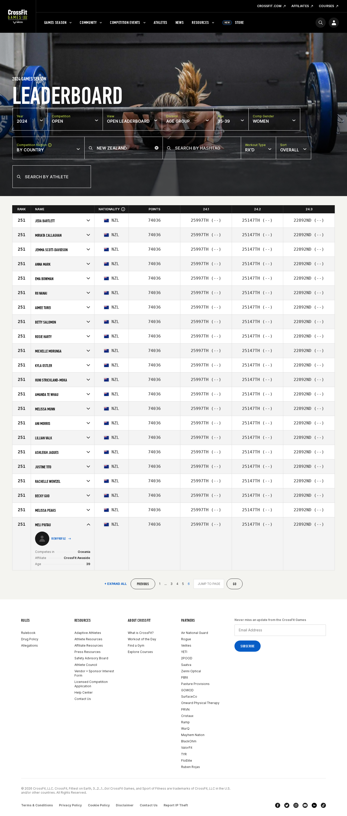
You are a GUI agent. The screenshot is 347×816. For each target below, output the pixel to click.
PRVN (185, 709)
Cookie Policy (99, 805)
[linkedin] (314, 805)
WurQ (185, 728)
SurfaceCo (189, 696)
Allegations (29, 645)
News (180, 22)
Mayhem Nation (192, 735)
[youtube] (305, 805)
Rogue (186, 639)
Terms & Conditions (37, 805)
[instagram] (295, 805)
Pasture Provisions (195, 684)
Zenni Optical (191, 671)
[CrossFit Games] (18, 16)
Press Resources (87, 652)
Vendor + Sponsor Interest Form (94, 673)
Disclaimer (125, 805)
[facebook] (277, 805)
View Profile (58, 538)
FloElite (186, 760)
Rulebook (28, 633)
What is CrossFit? (141, 633)
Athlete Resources (88, 639)
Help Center (83, 692)
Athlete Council (85, 665)
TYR (184, 754)
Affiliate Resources (88, 645)
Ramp (185, 722)
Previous (143, 584)
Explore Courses (140, 652)
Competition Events (125, 22)
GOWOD (187, 690)
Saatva (186, 665)
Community (88, 22)
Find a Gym (136, 645)
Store (234, 22)
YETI (184, 652)
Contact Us (82, 699)
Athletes (160, 22)
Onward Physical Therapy (200, 703)
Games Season (55, 22)
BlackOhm (188, 741)
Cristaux (187, 716)
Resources (200, 22)
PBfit (184, 677)
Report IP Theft (176, 805)
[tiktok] (323, 805)
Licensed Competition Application (91, 684)
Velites (186, 645)
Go (234, 584)
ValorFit (186, 747)
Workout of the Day (142, 639)
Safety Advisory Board (91, 658)
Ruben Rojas (190, 767)
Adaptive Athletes (87, 633)
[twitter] (286, 805)
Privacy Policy (70, 805)
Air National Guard (194, 633)
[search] (321, 23)
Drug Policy (29, 639)
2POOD (186, 658)
